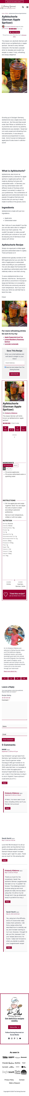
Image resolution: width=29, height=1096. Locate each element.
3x (10, 468)
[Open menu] (27, 7)
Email (4, 734)
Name (4, 726)
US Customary (8, 465)
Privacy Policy (9, 1080)
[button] (3, 423)
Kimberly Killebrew (11, 26)
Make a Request (14, 1083)
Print (5, 429)
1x (4, 468)
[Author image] (3, 26)
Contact (21, 1080)
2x (7, 468)
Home (3, 13)
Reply (4, 783)
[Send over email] (24, 678)
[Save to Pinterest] (18, 678)
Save (23, 429)
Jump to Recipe (15, 32)
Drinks (6, 13)
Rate (17, 429)
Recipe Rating (6, 695)
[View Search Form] (23, 7)
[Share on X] (11, 678)
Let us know (13, 596)
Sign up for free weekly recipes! (14, 1)
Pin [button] (12, 429)
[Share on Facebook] (5, 678)
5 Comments (6, 28)
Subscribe (13, 1027)
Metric (15, 465)
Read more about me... (10, 671)
